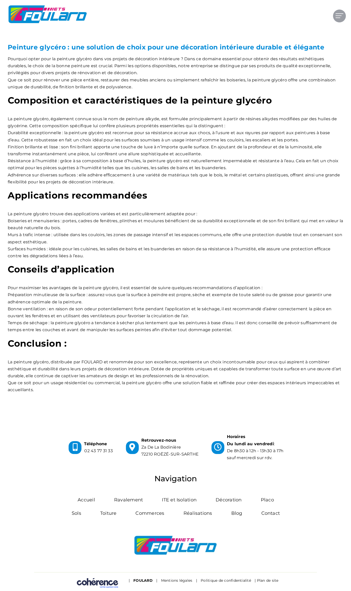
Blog (236, 513)
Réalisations (197, 513)
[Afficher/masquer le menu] (339, 15)
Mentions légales (176, 580)
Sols (76, 513)
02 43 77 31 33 (98, 450)
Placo (267, 500)
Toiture (108, 513)
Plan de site (268, 580)
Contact (270, 513)
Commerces (149, 513)
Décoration (229, 500)
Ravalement (128, 500)
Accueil (86, 500)
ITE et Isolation (179, 500)
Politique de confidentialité (226, 580)
